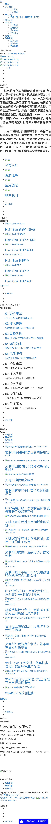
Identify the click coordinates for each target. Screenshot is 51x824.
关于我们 (9, 6)
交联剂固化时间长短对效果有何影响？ (27, 468)
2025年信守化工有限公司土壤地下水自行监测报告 (27, 681)
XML (16, 797)
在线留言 (9, 35)
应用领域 (14, 12)
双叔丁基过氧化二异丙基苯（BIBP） (25, 17)
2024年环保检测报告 (19, 693)
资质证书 (9, 19)
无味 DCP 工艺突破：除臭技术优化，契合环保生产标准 (26, 664)
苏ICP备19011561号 (12, 795)
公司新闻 (14, 25)
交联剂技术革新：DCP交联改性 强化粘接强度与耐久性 (27, 574)
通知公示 (14, 33)
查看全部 (3, 698)
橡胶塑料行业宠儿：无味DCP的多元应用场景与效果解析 (27, 611)
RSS (11, 797)
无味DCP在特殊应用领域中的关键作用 (27, 523)
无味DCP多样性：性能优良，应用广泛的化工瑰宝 (27, 540)
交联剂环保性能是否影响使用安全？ (27, 454)
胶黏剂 (22, 53)
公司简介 (14, 9)
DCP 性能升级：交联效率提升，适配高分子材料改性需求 (27, 593)
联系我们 (9, 38)
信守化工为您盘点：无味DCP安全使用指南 (27, 628)
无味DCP (15, 53)
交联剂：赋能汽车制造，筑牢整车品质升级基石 (27, 646)
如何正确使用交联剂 (19, 479)
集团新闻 (14, 30)
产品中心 (9, 14)
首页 (7, 4)
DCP (10, 53)
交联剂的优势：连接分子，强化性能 (27, 554)
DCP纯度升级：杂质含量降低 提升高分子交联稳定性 (27, 510)
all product (4, 285)
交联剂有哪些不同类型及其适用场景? (27, 492)
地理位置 (14, 43)
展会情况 (14, 27)
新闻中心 (9, 22)
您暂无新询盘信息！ (27, 797)
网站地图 (3, 797)
